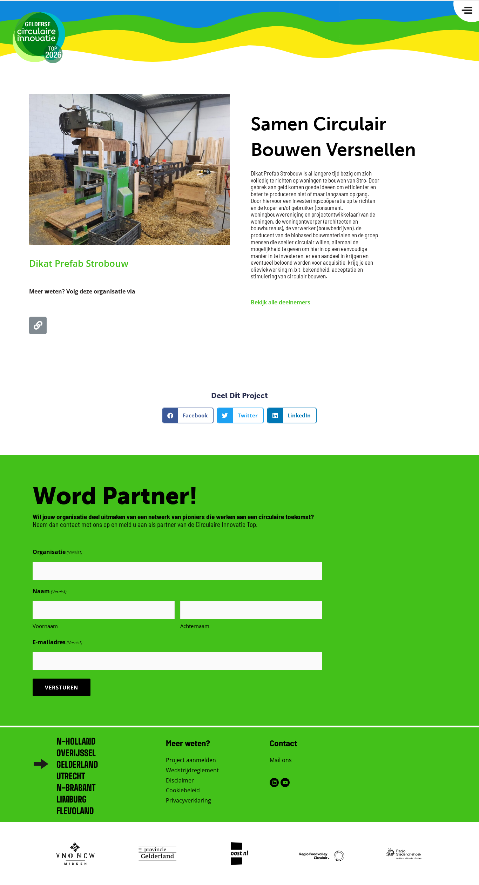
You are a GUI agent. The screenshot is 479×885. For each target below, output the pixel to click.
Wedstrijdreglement (192, 770)
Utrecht (70, 776)
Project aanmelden (191, 760)
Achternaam (194, 625)
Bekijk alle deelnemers (280, 302)
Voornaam (45, 625)
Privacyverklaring (188, 800)
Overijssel (76, 753)
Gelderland (77, 764)
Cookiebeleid (183, 790)
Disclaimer (180, 780)
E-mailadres (57, 642)
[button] (188, 415)
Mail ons (281, 760)
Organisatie (57, 552)
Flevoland (75, 811)
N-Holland (75, 741)
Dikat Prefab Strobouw (78, 263)
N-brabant (75, 787)
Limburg (71, 799)
